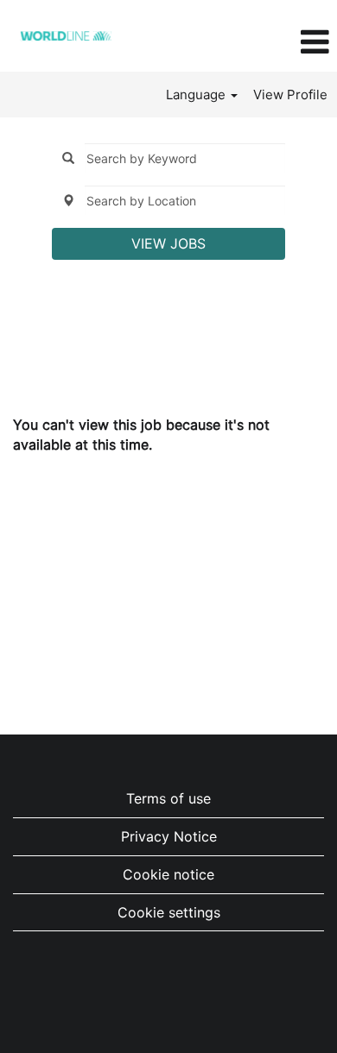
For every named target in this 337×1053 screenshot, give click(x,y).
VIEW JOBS (168, 243)
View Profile (290, 94)
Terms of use (168, 798)
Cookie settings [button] (169, 912)
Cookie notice (168, 874)
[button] (281, 42)
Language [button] (197, 94)
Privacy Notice (169, 836)
